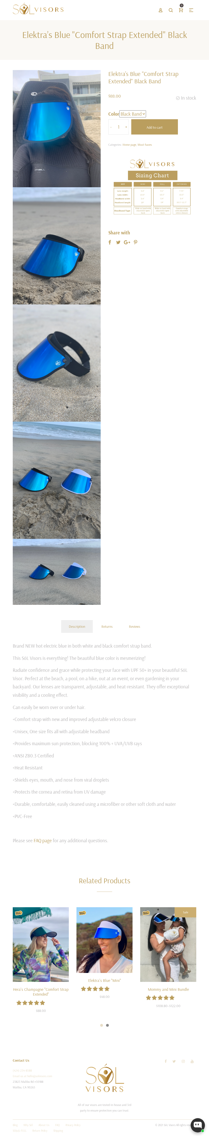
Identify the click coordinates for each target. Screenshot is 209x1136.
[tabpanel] (41, 963)
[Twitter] (174, 1061)
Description (77, 626)
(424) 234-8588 (22, 1070)
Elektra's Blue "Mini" (104, 980)
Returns (107, 626)
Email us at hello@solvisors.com (32, 1076)
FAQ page (43, 840)
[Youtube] (192, 1061)
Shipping (58, 1130)
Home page (129, 144)
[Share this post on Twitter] (118, 242)
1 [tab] (101, 1025)
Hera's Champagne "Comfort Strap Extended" (41, 992)
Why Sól (28, 1125)
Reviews (134, 626)
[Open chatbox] (198, 1125)
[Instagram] (183, 1061)
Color (113, 114)
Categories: (115, 144)
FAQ (57, 1125)
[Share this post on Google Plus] (127, 242)
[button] (31, 1003)
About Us (43, 1125)
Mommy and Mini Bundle (168, 989)
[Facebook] (166, 1061)
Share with (119, 233)
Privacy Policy (73, 1125)
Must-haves (145, 144)
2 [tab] (107, 1025)
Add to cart (155, 127)
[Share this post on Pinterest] (135, 242)
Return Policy (39, 1130)
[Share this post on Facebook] (109, 242)
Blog (15, 1125)
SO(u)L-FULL (20, 1130)
